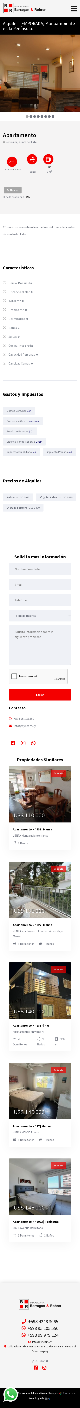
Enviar (40, 694)
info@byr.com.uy (25, 726)
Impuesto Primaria (59, 452)
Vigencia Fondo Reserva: (24, 441)
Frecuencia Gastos (23, 421)
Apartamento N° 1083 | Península (36, 1222)
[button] (27, 116)
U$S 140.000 (29, 1011)
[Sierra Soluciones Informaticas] (47, 1398)
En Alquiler (13, 190)
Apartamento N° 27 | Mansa (32, 1126)
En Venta (58, 773)
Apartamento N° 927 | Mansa (32, 925)
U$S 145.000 (29, 1112)
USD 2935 (18, 497)
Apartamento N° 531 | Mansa (32, 829)
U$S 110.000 (29, 815)
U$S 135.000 (29, 911)
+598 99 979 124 (42, 1335)
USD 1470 (56, 497)
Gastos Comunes (19, 410)
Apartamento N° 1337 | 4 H (31, 1025)
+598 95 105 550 (24, 719)
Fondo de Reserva (20, 431)
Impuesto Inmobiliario (21, 452)
